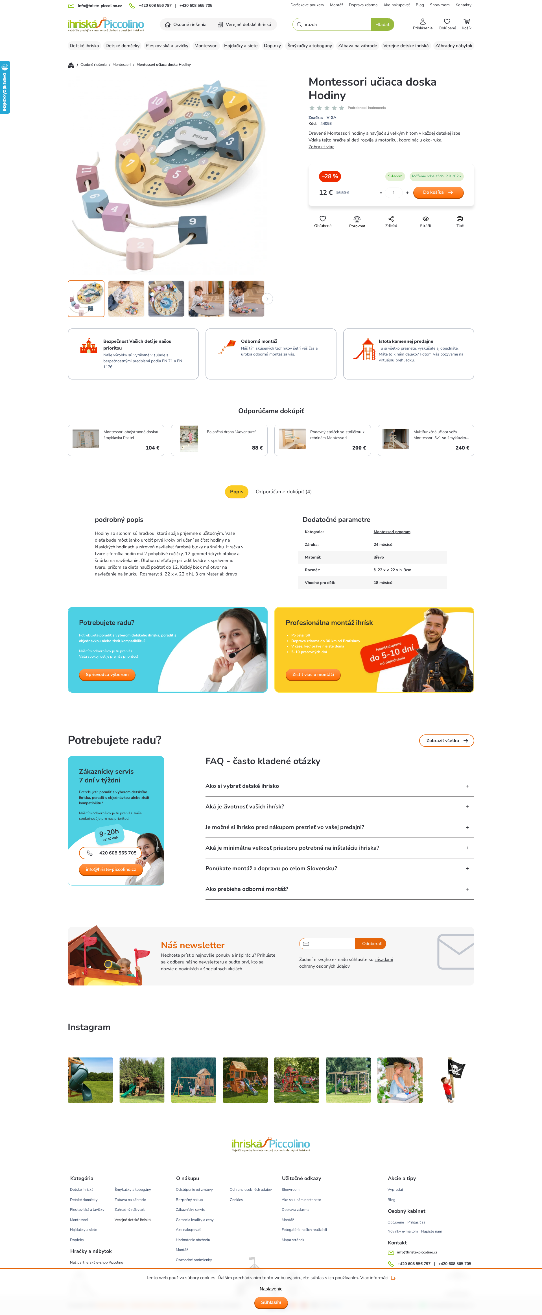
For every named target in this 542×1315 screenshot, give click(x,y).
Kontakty (463, 5)
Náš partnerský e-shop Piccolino (96, 1262)
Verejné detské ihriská (133, 1219)
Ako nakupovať (396, 5)
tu (393, 1278)
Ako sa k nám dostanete (301, 1199)
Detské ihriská (81, 1189)
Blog (420, 5)
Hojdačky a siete (83, 1229)
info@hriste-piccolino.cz (111, 869)
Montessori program (392, 532)
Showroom (440, 5)
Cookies (236, 1199)
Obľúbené (396, 1222)
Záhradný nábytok (130, 1209)
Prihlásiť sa (416, 1222)
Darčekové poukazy (307, 5)
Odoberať (372, 944)
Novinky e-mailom (403, 1231)
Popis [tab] (236, 491)
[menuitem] (186, 24)
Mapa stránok (293, 1239)
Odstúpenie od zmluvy (194, 1189)
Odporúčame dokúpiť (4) (284, 491)
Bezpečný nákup (189, 1199)
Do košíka (433, 192)
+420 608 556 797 (155, 6)
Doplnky (77, 1239)
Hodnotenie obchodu (193, 1239)
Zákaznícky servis (190, 1209)
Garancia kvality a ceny (195, 1219)
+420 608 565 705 (196, 6)
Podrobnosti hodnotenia (367, 108)
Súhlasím (271, 1302)
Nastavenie (271, 1288)
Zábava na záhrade (130, 1199)
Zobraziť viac (321, 147)
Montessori (79, 1219)
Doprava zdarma (363, 5)
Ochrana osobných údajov (251, 1189)
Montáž (336, 5)
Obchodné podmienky (194, 1259)
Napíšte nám (431, 1231)
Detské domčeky (84, 1199)
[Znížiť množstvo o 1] (381, 192)
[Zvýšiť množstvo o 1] (407, 192)
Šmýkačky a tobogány (133, 1189)
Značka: (322, 117)
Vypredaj (395, 1189)
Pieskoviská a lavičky (87, 1209)
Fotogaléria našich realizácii (304, 1229)
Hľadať (382, 24)
